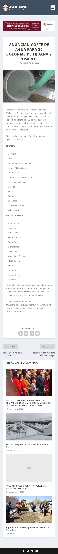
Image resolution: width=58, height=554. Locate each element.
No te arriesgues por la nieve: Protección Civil (27, 445)
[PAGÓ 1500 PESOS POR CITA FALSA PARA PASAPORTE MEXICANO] (29, 468)
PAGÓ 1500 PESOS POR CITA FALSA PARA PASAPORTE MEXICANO (26, 487)
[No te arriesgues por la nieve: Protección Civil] (29, 426)
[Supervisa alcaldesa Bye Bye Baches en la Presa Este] (29, 509)
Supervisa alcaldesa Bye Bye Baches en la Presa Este (27, 528)
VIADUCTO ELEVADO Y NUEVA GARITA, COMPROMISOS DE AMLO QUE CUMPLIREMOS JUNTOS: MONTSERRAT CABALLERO (29, 403)
